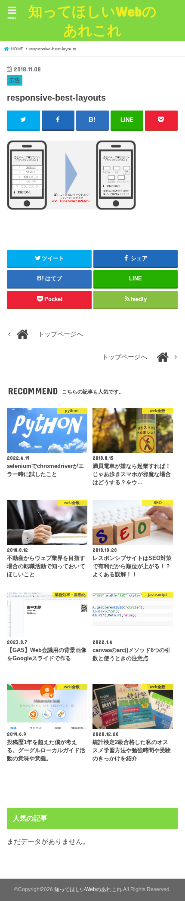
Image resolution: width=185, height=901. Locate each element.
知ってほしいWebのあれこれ (92, 20)
